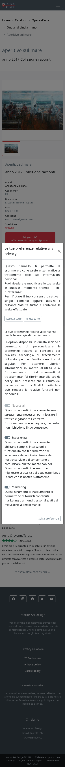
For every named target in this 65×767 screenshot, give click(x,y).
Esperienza (19, 438)
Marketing (19, 487)
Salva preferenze (48, 518)
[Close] (59, 251)
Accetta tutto (13, 318)
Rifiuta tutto (32, 318)
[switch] (7, 437)
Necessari (18, 405)
